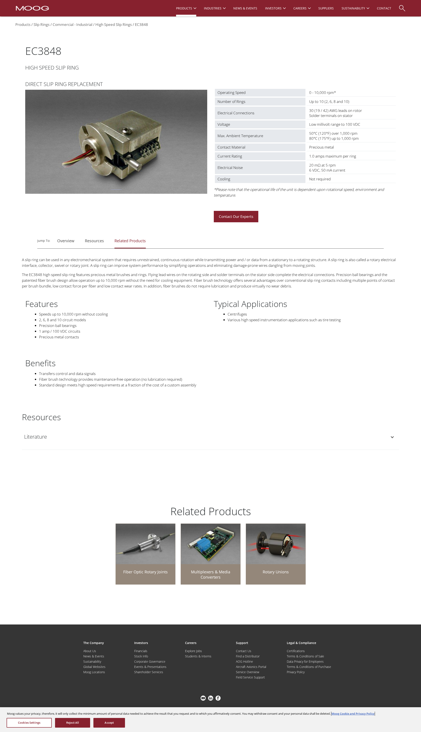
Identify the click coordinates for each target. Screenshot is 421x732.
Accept (109, 723)
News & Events (93, 656)
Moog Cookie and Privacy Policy (353, 714)
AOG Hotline (244, 661)
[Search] (402, 6)
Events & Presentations (150, 667)
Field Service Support (250, 677)
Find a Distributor (248, 656)
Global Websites (94, 667)
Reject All (72, 723)
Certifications (296, 651)
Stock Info (141, 656)
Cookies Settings (29, 723)
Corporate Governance (149, 661)
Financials (140, 651)
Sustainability (92, 661)
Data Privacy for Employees (305, 661)
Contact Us (243, 651)
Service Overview (247, 672)
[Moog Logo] (32, 8)
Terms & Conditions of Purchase (309, 667)
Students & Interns (198, 656)
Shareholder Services (148, 672)
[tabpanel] (116, 143)
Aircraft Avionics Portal (251, 667)
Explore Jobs (193, 651)
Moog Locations (94, 672)
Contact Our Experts (236, 216)
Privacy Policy (296, 672)
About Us (89, 651)
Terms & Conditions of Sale (305, 656)
